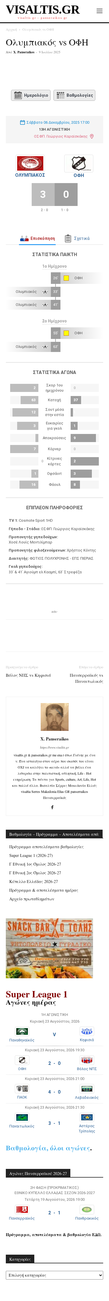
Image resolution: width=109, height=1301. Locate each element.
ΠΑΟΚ (22, 1097)
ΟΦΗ (79, 175)
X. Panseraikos (23, 52)
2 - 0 (54, 1063)
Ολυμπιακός (30, 175)
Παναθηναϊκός (22, 1040)
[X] (43, 73)
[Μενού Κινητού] (99, 11)
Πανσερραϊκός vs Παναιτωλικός (86, 678)
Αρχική (11, 29)
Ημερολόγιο (36, 95)
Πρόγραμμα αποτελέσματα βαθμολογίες (46, 846)
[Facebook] (30, 73)
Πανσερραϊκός (22, 1218)
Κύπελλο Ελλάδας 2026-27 (33, 881)
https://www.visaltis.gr (54, 747)
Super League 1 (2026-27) (31, 855)
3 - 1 (54, 1123)
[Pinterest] (56, 73)
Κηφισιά (87, 1040)
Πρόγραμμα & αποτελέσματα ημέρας (43, 890)
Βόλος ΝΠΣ (87, 1069)
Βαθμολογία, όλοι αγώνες (48, 1148)
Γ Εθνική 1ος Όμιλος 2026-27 (35, 864)
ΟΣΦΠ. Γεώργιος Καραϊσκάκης (61, 136)
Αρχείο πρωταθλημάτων (31, 899)
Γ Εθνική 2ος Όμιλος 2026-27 (35, 872)
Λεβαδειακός (87, 1097)
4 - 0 (54, 1092)
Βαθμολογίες (80, 95)
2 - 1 (54, 1213)
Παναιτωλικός (22, 1126)
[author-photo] (55, 730)
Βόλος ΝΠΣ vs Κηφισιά (28, 675)
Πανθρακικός (87, 1218)
